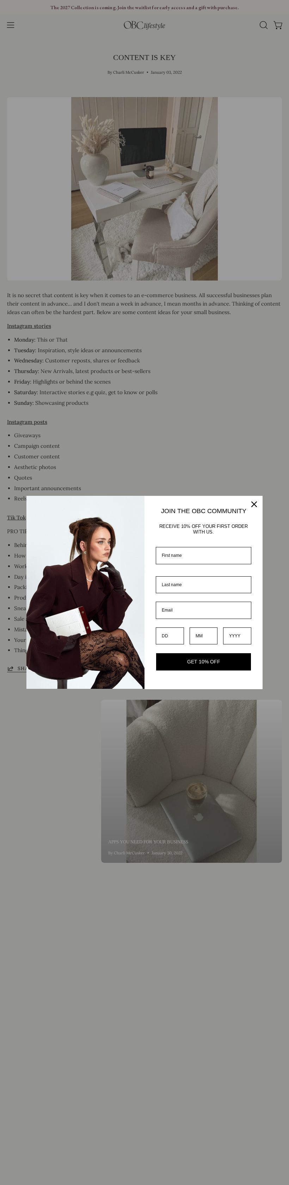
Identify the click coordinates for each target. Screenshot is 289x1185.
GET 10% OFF (203, 661)
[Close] (254, 504)
